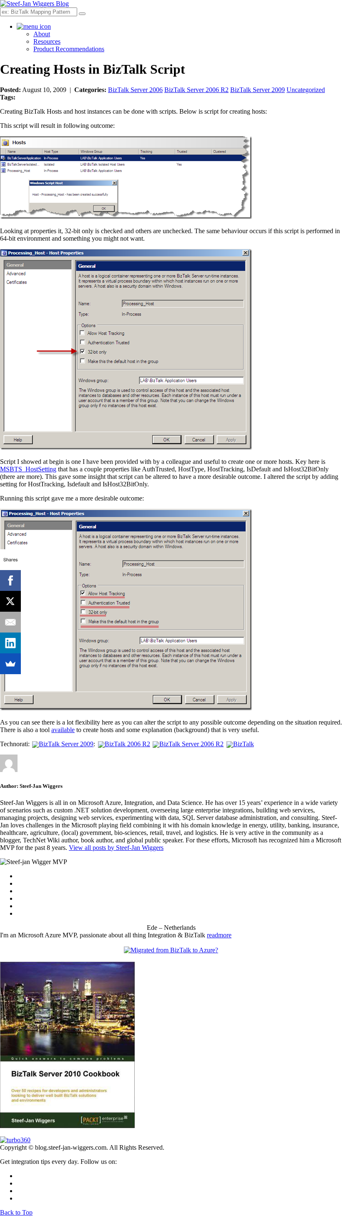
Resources (46, 41)
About (41, 33)
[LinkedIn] (10, 643)
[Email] (10, 622)
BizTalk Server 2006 (135, 89)
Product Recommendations (68, 48)
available (63, 729)
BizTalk (243, 743)
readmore (219, 935)
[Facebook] (10, 580)
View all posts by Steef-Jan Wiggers (116, 847)
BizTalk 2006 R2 (127, 743)
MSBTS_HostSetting (28, 469)
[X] (10, 601)
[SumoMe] (10, 663)
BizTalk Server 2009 (257, 89)
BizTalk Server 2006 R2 (196, 89)
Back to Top (16, 1212)
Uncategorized (306, 89)
